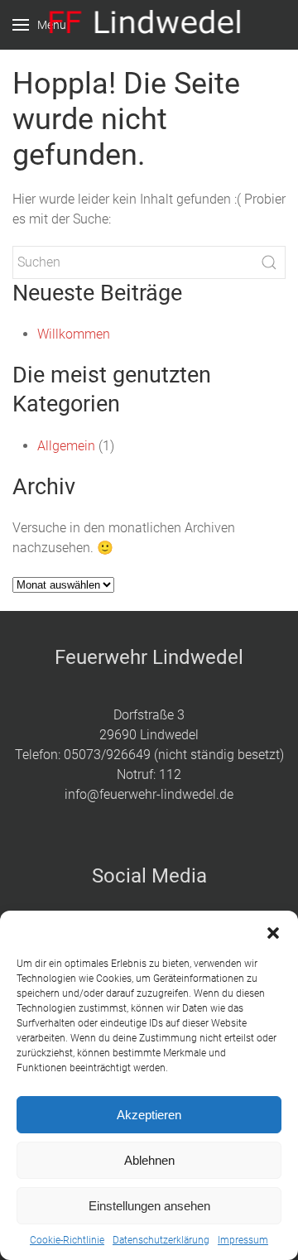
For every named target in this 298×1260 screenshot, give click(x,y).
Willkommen (73, 334)
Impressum (243, 1240)
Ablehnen (149, 1160)
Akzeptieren (149, 1115)
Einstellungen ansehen (149, 1206)
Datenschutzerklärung (161, 1240)
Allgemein (66, 446)
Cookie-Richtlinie (67, 1240)
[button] (273, 931)
